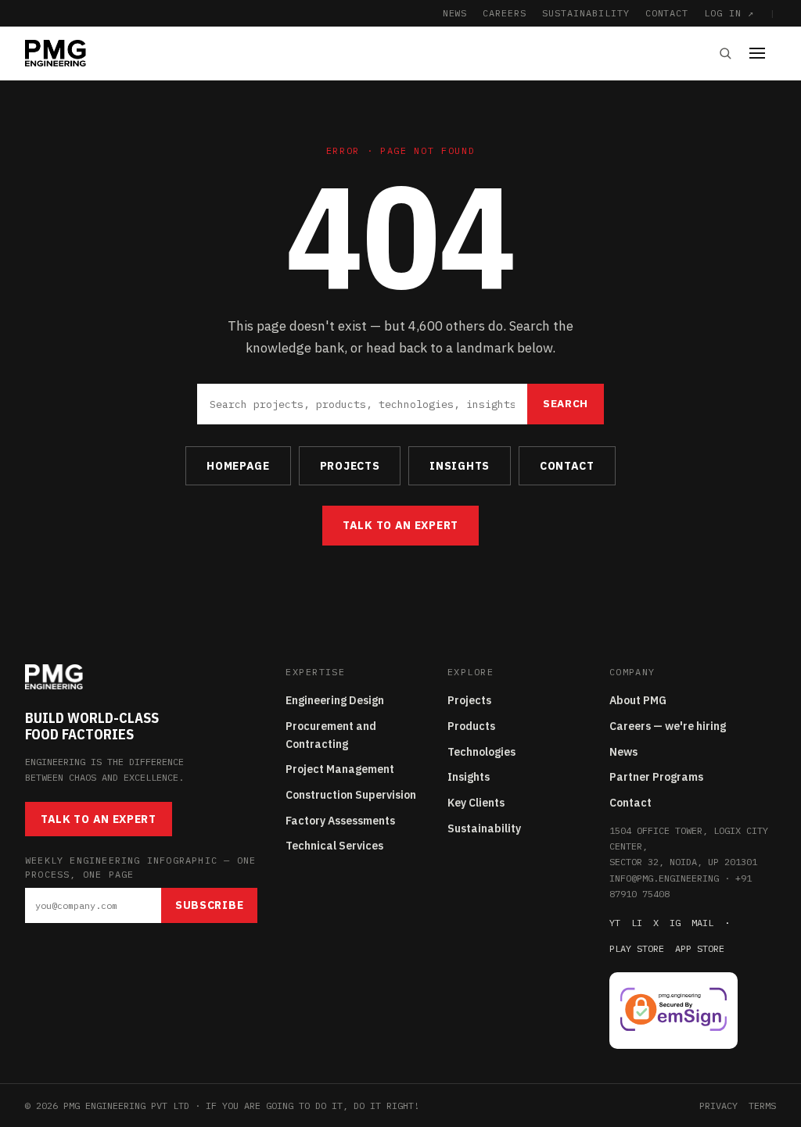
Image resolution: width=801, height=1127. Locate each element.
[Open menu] (762, 53)
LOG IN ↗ (729, 13)
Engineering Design (335, 700)
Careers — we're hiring (667, 726)
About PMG (637, 700)
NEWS (455, 13)
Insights (468, 777)
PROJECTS (350, 466)
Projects (469, 700)
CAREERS (504, 13)
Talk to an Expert (400, 525)
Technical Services (334, 846)
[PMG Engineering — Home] (55, 53)
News (623, 752)
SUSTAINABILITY (585, 13)
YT (614, 922)
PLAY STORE (636, 948)
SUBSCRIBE (209, 905)
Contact (630, 803)
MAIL (702, 922)
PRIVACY (718, 1105)
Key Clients (476, 803)
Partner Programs (656, 777)
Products (471, 726)
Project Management (340, 769)
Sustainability (484, 828)
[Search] (725, 53)
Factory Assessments (340, 821)
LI (636, 922)
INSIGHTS (459, 466)
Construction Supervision (351, 795)
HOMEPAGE (238, 466)
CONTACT (667, 13)
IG (675, 922)
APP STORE (699, 948)
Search (565, 403)
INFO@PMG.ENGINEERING (664, 878)
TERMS (762, 1105)
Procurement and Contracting (331, 735)
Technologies (481, 752)
